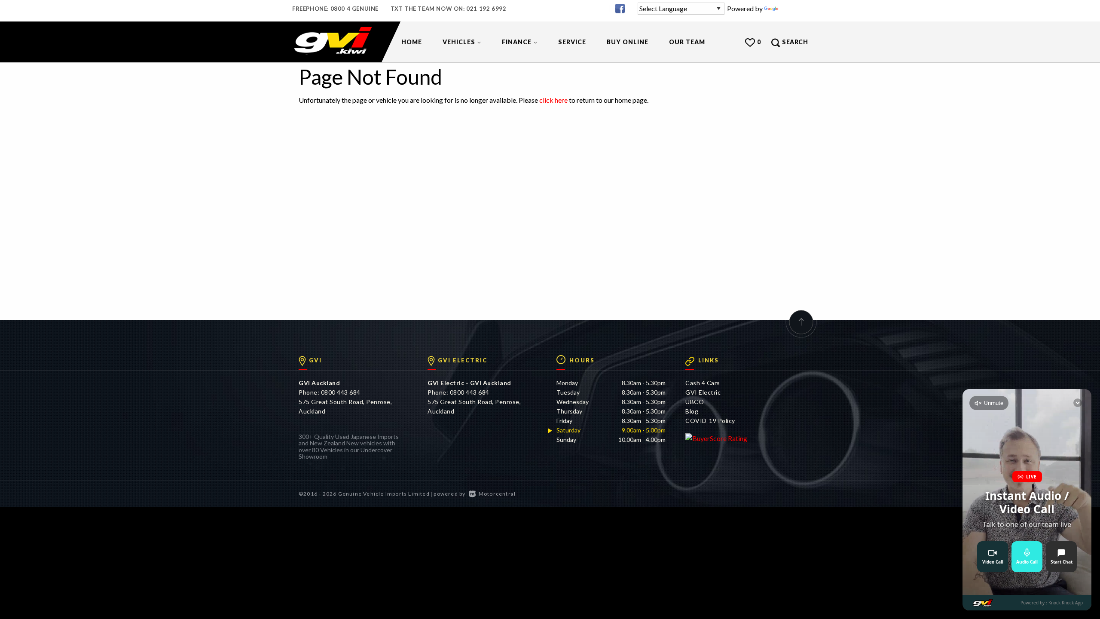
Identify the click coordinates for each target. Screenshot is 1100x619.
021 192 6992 (486, 8)
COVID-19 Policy (710, 420)
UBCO (694, 401)
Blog (691, 411)
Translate (794, 8)
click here (553, 100)
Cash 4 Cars (702, 382)
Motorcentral (497, 493)
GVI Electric (703, 392)
